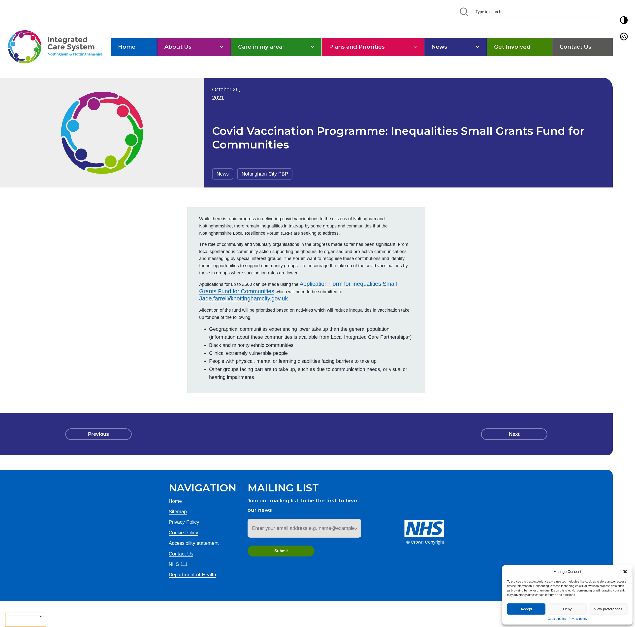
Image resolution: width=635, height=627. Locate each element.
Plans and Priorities (357, 46)
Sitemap (178, 511)
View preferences (608, 609)
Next (514, 434)
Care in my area (260, 46)
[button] (625, 571)
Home (126, 46)
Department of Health (192, 574)
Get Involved (512, 46)
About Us (177, 46)
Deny (567, 609)
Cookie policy (557, 619)
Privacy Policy (184, 522)
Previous (98, 434)
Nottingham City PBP (265, 174)
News (439, 46)
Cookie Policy (183, 532)
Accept (526, 609)
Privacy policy (578, 619)
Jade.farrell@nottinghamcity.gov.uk (243, 298)
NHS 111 (178, 564)
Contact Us (575, 46)
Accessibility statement (194, 543)
